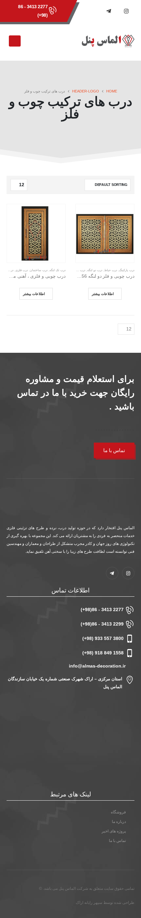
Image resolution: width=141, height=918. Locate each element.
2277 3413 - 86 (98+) (33, 11)
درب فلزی (21, 270)
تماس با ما (114, 450)
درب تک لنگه (58, 270)
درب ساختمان (39, 270)
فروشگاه (118, 812)
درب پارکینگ (126, 270)
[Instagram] (126, 11)
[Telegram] (108, 11)
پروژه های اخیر (114, 831)
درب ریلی (79, 270)
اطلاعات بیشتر (103, 293)
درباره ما (119, 821)
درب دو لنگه (94, 270)
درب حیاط (110, 270)
